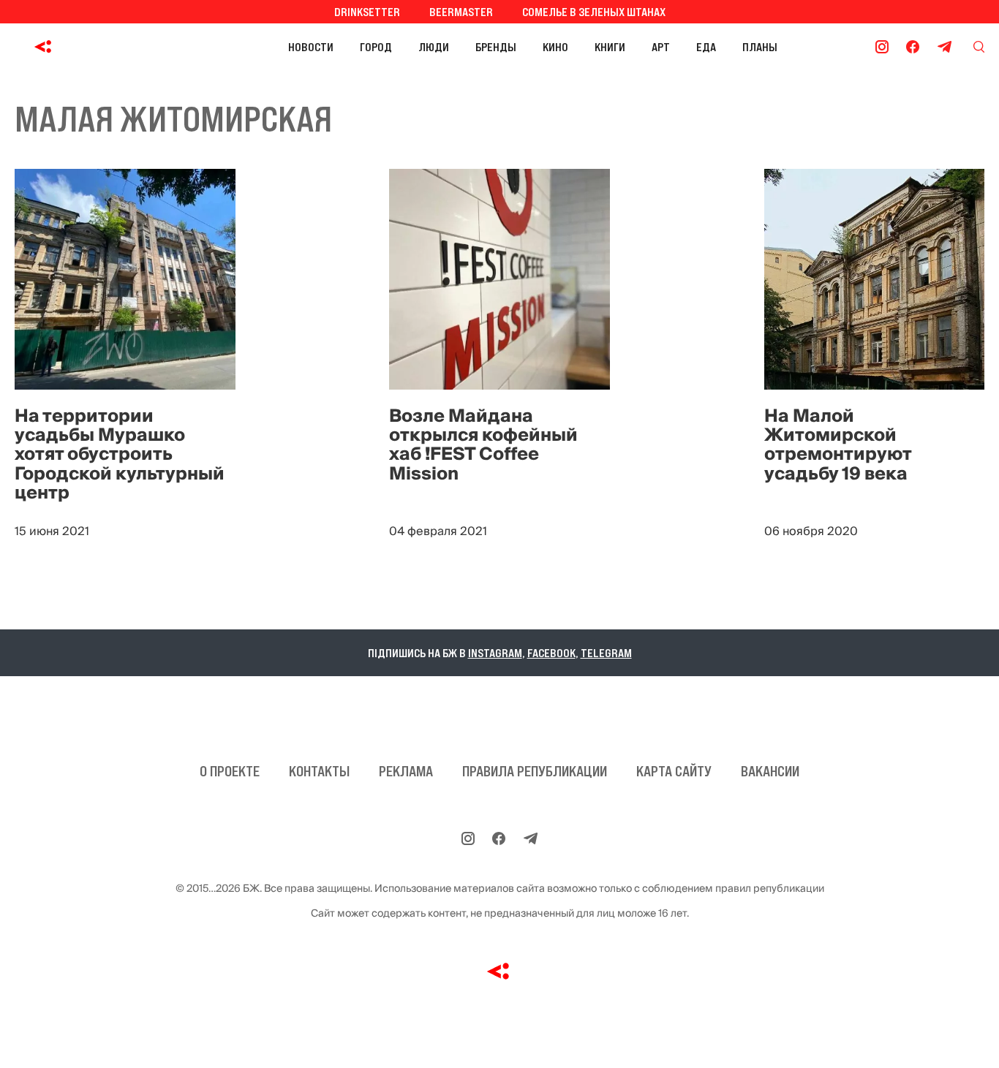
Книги (610, 46)
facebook (551, 652)
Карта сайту (674, 771)
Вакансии (770, 771)
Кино (555, 46)
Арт (661, 46)
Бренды (495, 46)
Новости (310, 46)
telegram (606, 652)
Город (376, 46)
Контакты (319, 771)
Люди (433, 46)
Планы (759, 46)
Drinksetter (367, 11)
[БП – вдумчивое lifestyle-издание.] (108, 46)
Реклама (406, 771)
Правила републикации (534, 771)
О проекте (230, 771)
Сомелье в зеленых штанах (594, 11)
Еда (706, 46)
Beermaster (461, 11)
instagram (495, 652)
